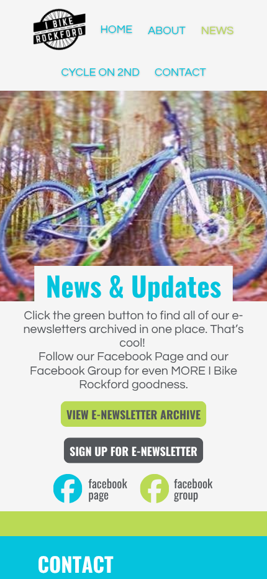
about (167, 31)
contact (180, 72)
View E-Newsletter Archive (133, 414)
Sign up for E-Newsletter (133, 451)
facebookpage (107, 488)
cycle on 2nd (100, 72)
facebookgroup (193, 488)
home (116, 31)
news (217, 31)
